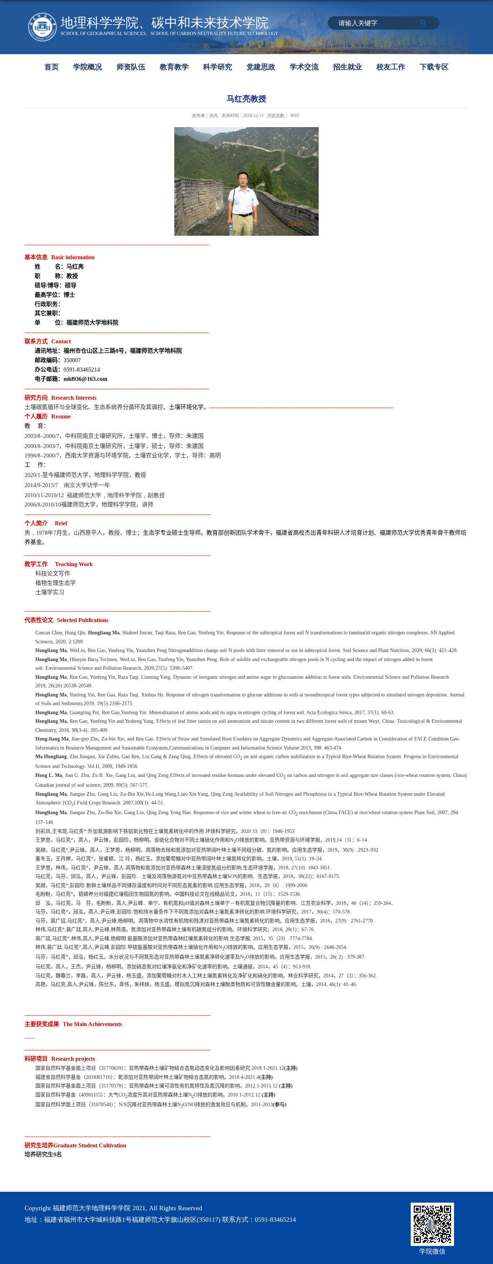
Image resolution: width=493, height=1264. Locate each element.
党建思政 (261, 67)
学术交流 (304, 67)
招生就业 (347, 67)
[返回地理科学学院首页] (42, 15)
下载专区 (434, 67)
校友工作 (390, 67)
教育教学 (174, 67)
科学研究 (217, 67)
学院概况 (87, 67)
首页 (51, 67)
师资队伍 (131, 67)
